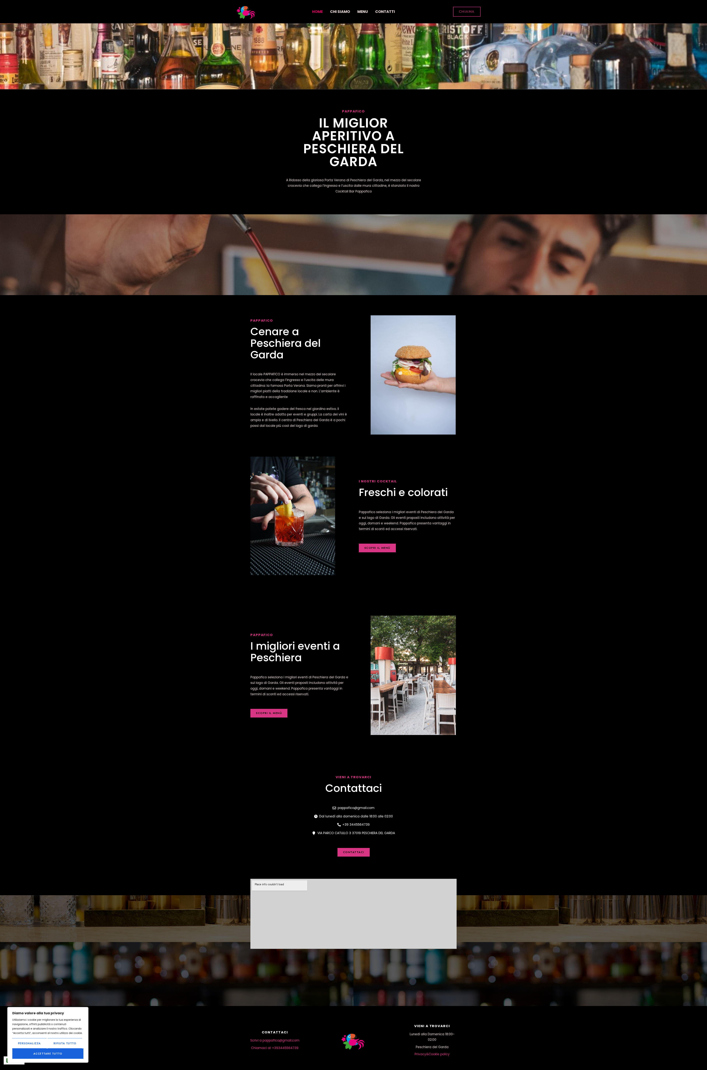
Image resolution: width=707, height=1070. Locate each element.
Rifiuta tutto (65, 1043)
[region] (47, 1035)
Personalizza (29, 1043)
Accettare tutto (48, 1053)
